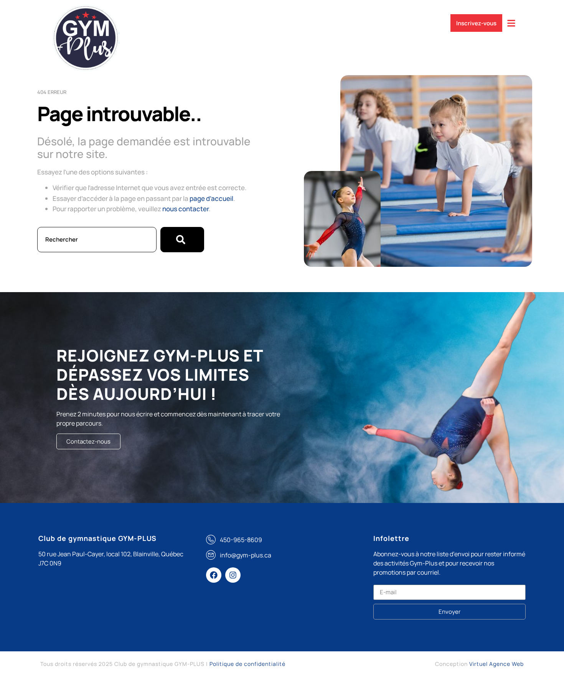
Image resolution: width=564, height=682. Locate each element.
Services (197, 20)
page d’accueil (211, 198)
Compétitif (242, 20)
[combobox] (97, 239)
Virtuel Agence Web (496, 663)
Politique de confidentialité (247, 663)
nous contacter (185, 208)
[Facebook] (213, 575)
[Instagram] (233, 575)
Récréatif (286, 20)
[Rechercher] (182, 239)
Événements (334, 20)
